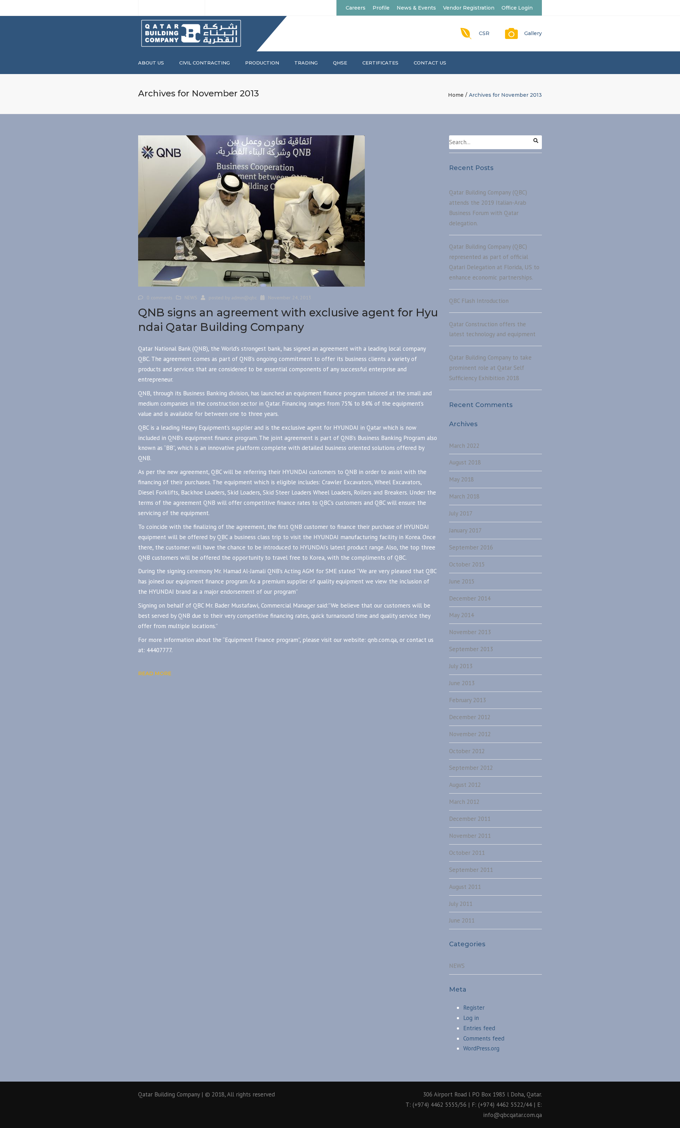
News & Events (416, 8)
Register (473, 1007)
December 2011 (470, 819)
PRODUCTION (262, 63)
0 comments (159, 297)
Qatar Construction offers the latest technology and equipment (492, 329)
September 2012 (471, 768)
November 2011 (470, 836)
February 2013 (467, 700)
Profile (381, 8)
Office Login (517, 8)
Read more (154, 673)
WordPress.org (481, 1048)
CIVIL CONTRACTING (204, 63)
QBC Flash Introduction (479, 301)
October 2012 (467, 751)
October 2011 (467, 853)
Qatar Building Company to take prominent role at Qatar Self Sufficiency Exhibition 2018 (490, 368)
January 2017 (465, 530)
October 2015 (467, 564)
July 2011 (460, 904)
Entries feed (479, 1028)
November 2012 (470, 734)
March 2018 (464, 496)
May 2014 (461, 615)
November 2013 (470, 632)
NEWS (191, 297)
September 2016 (471, 547)
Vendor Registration (468, 8)
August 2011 (465, 887)
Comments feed (483, 1038)
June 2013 (462, 683)
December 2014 (470, 598)
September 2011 (471, 870)
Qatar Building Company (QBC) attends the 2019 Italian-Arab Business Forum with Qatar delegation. (488, 207)
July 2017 (460, 513)
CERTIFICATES (380, 63)
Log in (471, 1018)
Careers (356, 8)
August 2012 (465, 785)
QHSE (340, 63)
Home (456, 95)
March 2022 (464, 446)
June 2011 (462, 920)
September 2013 (471, 649)
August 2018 (465, 462)
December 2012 (470, 717)
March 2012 (464, 802)
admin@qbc (244, 297)
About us (151, 63)
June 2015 (462, 581)
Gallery (533, 33)
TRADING (306, 63)
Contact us (430, 63)
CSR (484, 33)
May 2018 (461, 479)
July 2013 (460, 666)
